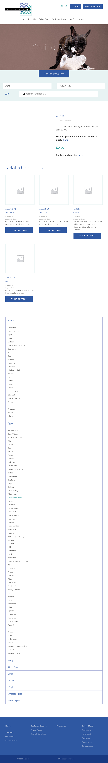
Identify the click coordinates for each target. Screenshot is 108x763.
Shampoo (12, 604)
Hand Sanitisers (14, 526)
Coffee (10, 473)
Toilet (10, 636)
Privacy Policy (36, 730)
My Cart (73, 19)
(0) (65, 6)
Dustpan (11, 505)
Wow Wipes (14, 700)
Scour (10, 593)
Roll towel (12, 583)
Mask (10, 554)
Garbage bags (13, 515)
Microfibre (12, 558)
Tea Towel (12, 618)
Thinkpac (11, 402)
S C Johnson (13, 391)
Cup (9, 483)
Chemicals (12, 466)
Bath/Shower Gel (15, 438)
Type (10, 423)
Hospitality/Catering (16, 536)
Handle (11, 522)
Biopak (10, 338)
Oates (10, 381)
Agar (10, 335)
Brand (11, 320)
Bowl (10, 448)
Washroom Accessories (17, 646)
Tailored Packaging (15, 398)
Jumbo (11, 540)
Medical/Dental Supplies (18, 561)
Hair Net (11, 519)
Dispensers (12, 494)
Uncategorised (15, 694)
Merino (11, 374)
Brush (10, 452)
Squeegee (12, 614)
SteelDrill (11, 395)
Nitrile (11, 680)
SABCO (11, 384)
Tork (9, 406)
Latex (10, 674)
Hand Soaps (13, 529)
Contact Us (83, 19)
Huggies (11, 363)
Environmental (11, 741)
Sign (10, 607)
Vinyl (10, 687)
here (65, 140)
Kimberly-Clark (14, 370)
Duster (10, 501)
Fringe (11, 660)
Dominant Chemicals (16, 345)
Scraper (11, 597)
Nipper (11, 572)
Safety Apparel (14, 590)
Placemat (12, 575)
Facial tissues (13, 508)
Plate (10, 579)
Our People (9, 737)
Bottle (10, 445)
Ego (9, 356)
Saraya (11, 388)
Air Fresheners (13, 430)
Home (22, 19)
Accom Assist (13, 331)
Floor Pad (12, 512)
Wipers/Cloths (14, 653)
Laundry (11, 544)
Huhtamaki (12, 367)
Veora (10, 413)
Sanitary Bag (13, 586)
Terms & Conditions (38, 734)
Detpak (11, 342)
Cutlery (11, 487)
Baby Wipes (13, 434)
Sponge (11, 611)
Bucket (11, 459)
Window (11, 650)
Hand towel (12, 533)
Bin (9, 441)
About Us (32, 19)
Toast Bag (12, 625)
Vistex (10, 416)
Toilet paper (12, 639)
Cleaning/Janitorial (15, 469)
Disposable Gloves (15, 498)
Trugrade (11, 409)
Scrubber (12, 600)
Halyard (11, 360)
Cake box (11, 462)
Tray (9, 629)
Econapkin (12, 349)
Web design (62, 759)
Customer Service (59, 19)
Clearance (12, 328)
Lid (9, 547)
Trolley (10, 643)
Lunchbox (12, 551)
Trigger (11, 632)
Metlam (11, 377)
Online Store (44, 19)
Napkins (11, 568)
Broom (10, 455)
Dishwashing (13, 491)
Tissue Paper (13, 621)
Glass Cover (14, 667)
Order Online (92, 6)
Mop (10, 565)
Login (76, 6)
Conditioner (12, 476)
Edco (10, 352)
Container (12, 480)
